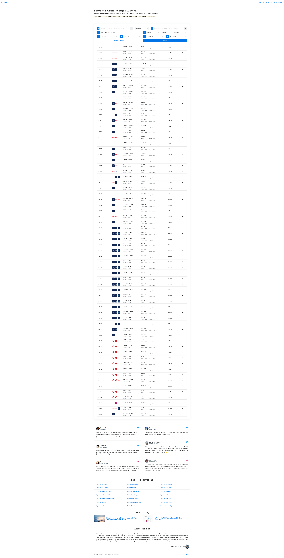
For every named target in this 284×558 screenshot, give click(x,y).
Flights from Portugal (166, 487)
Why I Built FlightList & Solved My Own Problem (168, 519)
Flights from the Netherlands (104, 491)
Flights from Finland (165, 495)
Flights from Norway (165, 491)
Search (165, 40)
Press (275, 2)
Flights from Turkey (101, 484)
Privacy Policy (186, 554)
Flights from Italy (132, 487)
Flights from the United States (104, 495)
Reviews (261, 2)
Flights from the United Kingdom (105, 498)
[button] (131, 28)
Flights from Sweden (133, 506)
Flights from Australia (166, 484)
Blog (271, 2)
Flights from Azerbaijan (102, 506)
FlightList (5, 2)
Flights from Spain (101, 502)
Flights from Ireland (165, 498)
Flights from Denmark (166, 502)
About (267, 2)
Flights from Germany (102, 487)
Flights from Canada (133, 491)
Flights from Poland (132, 484)
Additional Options (119, 40)
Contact (280, 2)
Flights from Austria (132, 498)
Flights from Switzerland (134, 502)
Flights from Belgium (133, 495)
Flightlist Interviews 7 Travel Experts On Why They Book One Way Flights (122, 519)
